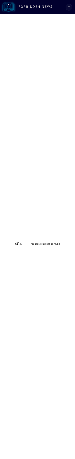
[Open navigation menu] (69, 7)
